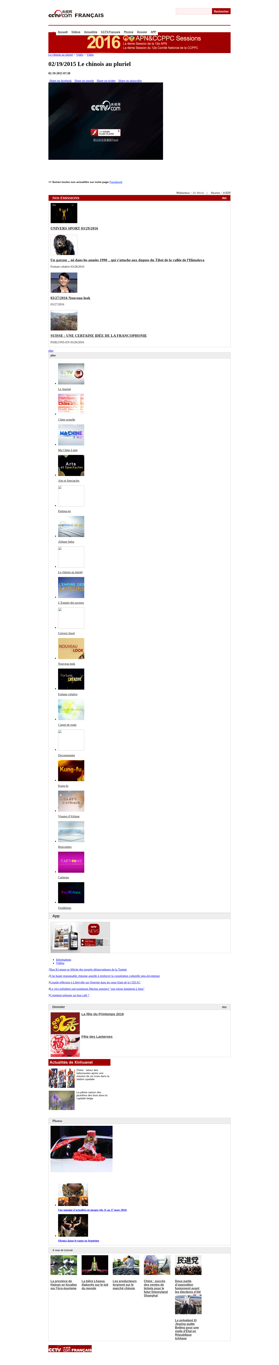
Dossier (142, 31)
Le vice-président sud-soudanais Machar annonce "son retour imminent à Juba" (97, 988)
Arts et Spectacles (68, 480)
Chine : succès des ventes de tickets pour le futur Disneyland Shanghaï (156, 1288)
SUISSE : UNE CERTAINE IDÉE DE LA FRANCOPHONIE (98, 336)
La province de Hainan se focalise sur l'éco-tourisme (63, 1285)
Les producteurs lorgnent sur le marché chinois (125, 1285)
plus (224, 198)
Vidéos (75, 31)
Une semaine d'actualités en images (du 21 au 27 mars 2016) (92, 1210)
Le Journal (64, 389)
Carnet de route (67, 724)
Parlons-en (64, 511)
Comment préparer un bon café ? (69, 995)
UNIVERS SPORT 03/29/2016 (74, 228)
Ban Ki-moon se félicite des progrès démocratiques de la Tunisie (88, 969)
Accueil (63, 31)
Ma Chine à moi (67, 450)
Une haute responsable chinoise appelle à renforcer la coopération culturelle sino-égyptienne (105, 976)
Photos (128, 31)
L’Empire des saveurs (71, 602)
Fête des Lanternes (97, 1037)
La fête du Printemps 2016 (102, 1014)
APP (153, 31)
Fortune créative (67, 694)
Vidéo (79, 54)
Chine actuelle (66, 419)
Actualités (90, 31)
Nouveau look (66, 663)
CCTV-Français (110, 31)
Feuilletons (64, 907)
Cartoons (63, 877)
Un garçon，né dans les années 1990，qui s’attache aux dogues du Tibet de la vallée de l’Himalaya (127, 260)
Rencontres (65, 846)
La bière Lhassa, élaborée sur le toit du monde (95, 1285)
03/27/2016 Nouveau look (70, 298)
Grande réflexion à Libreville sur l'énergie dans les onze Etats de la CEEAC (95, 982)
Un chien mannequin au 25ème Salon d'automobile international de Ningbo (109, 1178)
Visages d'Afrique (69, 816)
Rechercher (221, 11)
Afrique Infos (66, 541)
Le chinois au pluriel (60, 54)
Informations (63, 959)
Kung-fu (63, 785)
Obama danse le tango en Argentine (78, 1240)
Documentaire (66, 755)
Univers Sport (66, 633)
